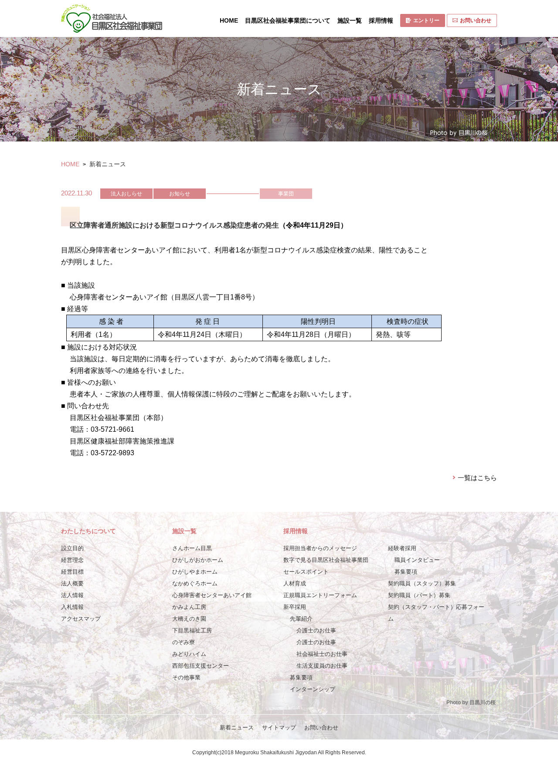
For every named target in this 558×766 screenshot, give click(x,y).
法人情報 (72, 595)
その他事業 (186, 677)
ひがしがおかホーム (197, 560)
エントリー (426, 20)
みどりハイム (189, 654)
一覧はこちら (477, 477)
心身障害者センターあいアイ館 (212, 595)
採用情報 (381, 20)
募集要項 (301, 677)
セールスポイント (306, 571)
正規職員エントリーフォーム (320, 595)
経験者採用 (402, 548)
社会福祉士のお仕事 (321, 654)
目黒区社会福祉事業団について (287, 20)
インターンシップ (312, 689)
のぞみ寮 (183, 642)
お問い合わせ (475, 20)
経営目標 (72, 571)
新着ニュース (237, 727)
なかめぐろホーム (195, 583)
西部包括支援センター (200, 665)
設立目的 (72, 548)
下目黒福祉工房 (192, 630)
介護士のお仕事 (316, 630)
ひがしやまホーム (195, 571)
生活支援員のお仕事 (321, 665)
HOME (229, 20)
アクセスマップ (81, 618)
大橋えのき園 (189, 618)
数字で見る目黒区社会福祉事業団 (325, 560)
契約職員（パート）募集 (419, 595)
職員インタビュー (417, 560)
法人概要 (72, 583)
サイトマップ (279, 727)
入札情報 (72, 607)
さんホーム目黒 (192, 548)
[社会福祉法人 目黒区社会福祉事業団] (111, 18)
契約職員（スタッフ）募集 (422, 583)
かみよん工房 (189, 607)
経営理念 (72, 560)
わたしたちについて (88, 530)
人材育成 (294, 583)
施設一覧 (349, 20)
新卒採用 (294, 607)
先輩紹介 (301, 618)
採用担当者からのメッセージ (320, 548)
